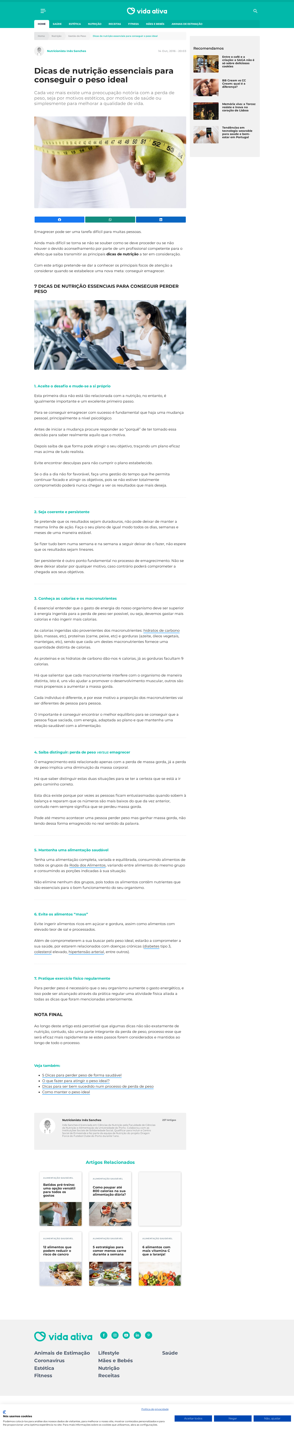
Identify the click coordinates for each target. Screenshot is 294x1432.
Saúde (57, 23)
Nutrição (94, 23)
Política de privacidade (155, 1409)
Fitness (133, 23)
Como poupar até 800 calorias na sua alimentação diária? (109, 1191)
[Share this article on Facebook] (59, 220)
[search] (255, 11)
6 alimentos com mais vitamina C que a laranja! (156, 1250)
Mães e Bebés (155, 23)
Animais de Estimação (187, 23)
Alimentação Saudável (58, 1178)
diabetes (151, 946)
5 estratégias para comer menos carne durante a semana (109, 1250)
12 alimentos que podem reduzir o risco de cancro (57, 1250)
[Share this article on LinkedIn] (161, 220)
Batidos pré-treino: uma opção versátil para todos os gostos (59, 1190)
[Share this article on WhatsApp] (110, 220)
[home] (147, 11)
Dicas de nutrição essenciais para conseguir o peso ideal (125, 36)
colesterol (43, 952)
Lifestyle (108, 1353)
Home (42, 23)
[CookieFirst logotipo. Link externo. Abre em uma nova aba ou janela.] (4, 1412)
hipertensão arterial (86, 952)
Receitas (115, 23)
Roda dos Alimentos (87, 865)
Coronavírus (49, 1360)
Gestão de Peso (77, 36)
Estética (75, 23)
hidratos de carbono (161, 630)
